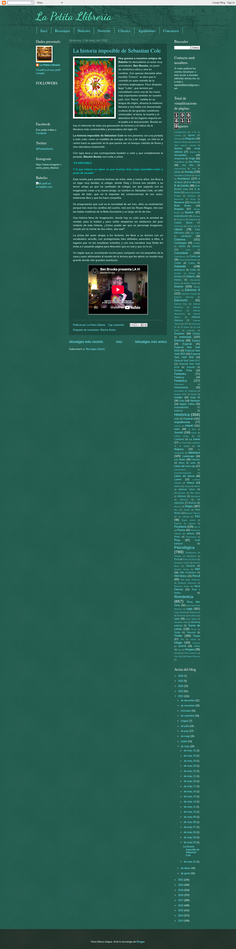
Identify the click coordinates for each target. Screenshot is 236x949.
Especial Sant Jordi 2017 (187, 360)
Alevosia (177, 139)
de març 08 (190, 822)
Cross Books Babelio (188, 260)
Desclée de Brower (184, 273)
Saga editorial (180, 612)
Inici (43, 30)
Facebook (41, 133)
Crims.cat (195, 256)
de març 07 (190, 827)
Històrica (182, 414)
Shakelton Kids (180, 622)
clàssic (178, 229)
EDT (186, 324)
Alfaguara (190, 138)
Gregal (194, 394)
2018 (181, 895)
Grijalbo (178, 397)
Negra (188, 506)
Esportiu (191, 367)
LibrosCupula (179, 470)
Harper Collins (187, 404)
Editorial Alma (180, 304)
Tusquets (196, 643)
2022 (181, 696)
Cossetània (181, 252)
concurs (196, 246)
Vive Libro (178, 656)
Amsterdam (180, 155)
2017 (181, 900)
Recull (196, 575)
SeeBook (193, 616)
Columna (179, 239)
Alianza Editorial (181, 142)
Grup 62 (195, 397)
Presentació (191, 537)
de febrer (186, 868)
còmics (181, 246)
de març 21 (190, 776)
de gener (186, 873)
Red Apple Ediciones (190, 580)
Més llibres (195, 493)
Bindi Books (182, 205)
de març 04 (190, 832)
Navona (177, 506)
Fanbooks (180, 373)
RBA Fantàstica (188, 572)
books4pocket (181, 216)
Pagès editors (188, 520)
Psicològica (184, 547)
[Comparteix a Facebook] (142, 325)
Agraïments (147, 30)
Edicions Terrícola (183, 297)
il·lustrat (188, 418)
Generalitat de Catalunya (185, 391)
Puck (176, 559)
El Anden (185, 327)
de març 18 (190, 781)
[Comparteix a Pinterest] (146, 325)
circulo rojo (192, 226)
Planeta (181, 530)
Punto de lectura (190, 559)
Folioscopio (179, 384)
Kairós (194, 433)
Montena (184, 500)
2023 (181, 691)
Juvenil (178, 432)
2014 (181, 915)
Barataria (191, 196)
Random (190, 566)
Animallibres (179, 162)
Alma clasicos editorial (185, 145)
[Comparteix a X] (138, 325)
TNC (182, 639)
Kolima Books (181, 436)
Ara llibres (194, 161)
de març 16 (190, 791)
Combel (197, 243)
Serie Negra (191, 619)
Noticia (187, 510)
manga (187, 486)
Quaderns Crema (181, 563)
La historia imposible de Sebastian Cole (117, 50)
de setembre (188, 715)
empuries (191, 330)
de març (185, 746)
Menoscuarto (179, 493)
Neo (176, 510)
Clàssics (124, 30)
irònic (177, 429)
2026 (181, 676)
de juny (185, 731)
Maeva (190, 482)
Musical (192, 503)
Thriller (178, 635)
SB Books (181, 616)
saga (189, 608)
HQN (176, 419)
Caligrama (193, 219)
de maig (185, 736)
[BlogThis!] (135, 325)
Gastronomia (181, 387)
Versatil (177, 653)
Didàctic (190, 276)
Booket (189, 212)
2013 (181, 920)
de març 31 (190, 750)
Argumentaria (180, 169)
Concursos (171, 30)
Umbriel (182, 646)
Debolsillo (180, 266)
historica (178, 411)
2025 (181, 680)
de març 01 (190, 861)
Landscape (188, 456)
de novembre (188, 705)
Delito (193, 270)
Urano (197, 646)
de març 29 (190, 760)
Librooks (195, 459)
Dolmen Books (190, 283)
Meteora (182, 496)
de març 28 (190, 765)
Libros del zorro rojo (184, 466)
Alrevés (178, 148)
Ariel (194, 169)
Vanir (180, 650)
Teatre (177, 632)
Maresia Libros (187, 489)
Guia (181, 400)
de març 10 (190, 811)
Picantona (180, 526)
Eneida (196, 334)
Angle (192, 158)
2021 (181, 879)
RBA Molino (180, 576)
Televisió (191, 632)
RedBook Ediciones (187, 583)
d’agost (185, 720)
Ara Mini (188, 165)
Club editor (195, 233)
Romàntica (183, 597)
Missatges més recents (86, 342)
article (177, 172)
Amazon (193, 152)
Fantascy (179, 377)
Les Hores (179, 459)
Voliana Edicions (193, 656)
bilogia (193, 202)
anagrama (179, 158)
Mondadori (195, 496)
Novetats (104, 30)
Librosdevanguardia (182, 473)
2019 (181, 890)
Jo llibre (192, 429)
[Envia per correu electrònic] (131, 325)
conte (188, 250)
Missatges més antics (151, 342)
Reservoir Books (181, 586)
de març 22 (190, 771)
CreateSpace (179, 257)
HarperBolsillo (181, 407)
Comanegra (180, 242)
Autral (197, 175)
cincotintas (178, 226)
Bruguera (181, 219)
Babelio (187, 193)
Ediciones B (192, 289)
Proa (177, 540)
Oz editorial (183, 517)
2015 (181, 910)
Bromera (196, 216)
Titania (196, 636)
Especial (187, 344)
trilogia (178, 642)
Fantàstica (180, 380)
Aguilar (191, 135)
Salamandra (195, 612)
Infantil (189, 425)
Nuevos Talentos (193, 513)
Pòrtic (177, 537)
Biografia (179, 209)
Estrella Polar (183, 370)
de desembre (188, 700)
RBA (197, 569)
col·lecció (186, 236)
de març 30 (190, 755)
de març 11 (190, 806)
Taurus (194, 629)
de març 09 (190, 817)
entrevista (185, 336)
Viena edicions (190, 653)
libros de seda (187, 463)
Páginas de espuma (184, 523)
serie (176, 618)
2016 (181, 905)
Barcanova (178, 199)
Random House (181, 569)
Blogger (141, 941)
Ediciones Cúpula (189, 294)
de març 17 (190, 786)
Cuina (192, 263)
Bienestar (179, 202)
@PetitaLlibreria (44, 148)
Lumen (177, 479)
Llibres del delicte (184, 476)
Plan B (197, 527)
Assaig (189, 171)
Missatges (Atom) (95, 349)
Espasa (196, 340)
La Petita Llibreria (74, 16)
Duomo (178, 286)
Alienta (194, 142)
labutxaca (194, 452)
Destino (178, 276)
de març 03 (190, 837)
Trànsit (193, 639)
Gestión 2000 (180, 394)
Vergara (190, 649)
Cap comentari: (116, 325)
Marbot (197, 486)
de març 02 (190, 842)
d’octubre (186, 710)
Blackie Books (108, 329)
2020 (181, 885)
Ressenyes (62, 30)
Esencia (179, 340)
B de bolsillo (181, 185)
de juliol (185, 726)
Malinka (177, 486)
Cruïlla (177, 263)
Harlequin (195, 400)
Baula (192, 199)
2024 (181, 686)
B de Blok (192, 182)
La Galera (194, 439)
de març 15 (190, 796)
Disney (177, 280)
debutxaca (179, 270)
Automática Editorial (182, 175)
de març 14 (190, 801)
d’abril (184, 741)
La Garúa (183, 443)
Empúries (179, 333)
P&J (197, 516)
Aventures (184, 178)
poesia (190, 533)
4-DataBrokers (180, 132)
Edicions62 (181, 300)
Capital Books (183, 223)
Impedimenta (182, 422)
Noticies (84, 30)
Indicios (177, 426)
